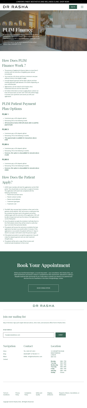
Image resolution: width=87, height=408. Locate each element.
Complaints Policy (28, 394)
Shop (4, 354)
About (5, 356)
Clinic (4, 351)
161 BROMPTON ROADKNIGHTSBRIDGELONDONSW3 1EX (57, 354)
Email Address (7, 330)
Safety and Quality (39, 394)
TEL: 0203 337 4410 (29, 351)
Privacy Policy (17, 394)
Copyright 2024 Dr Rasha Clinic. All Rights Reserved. (18, 402)
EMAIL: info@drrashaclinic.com (33, 356)
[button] (73, 7)
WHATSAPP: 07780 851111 (31, 354)
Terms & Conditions (6, 394)
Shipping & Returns (50, 394)
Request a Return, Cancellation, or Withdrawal (69, 394)
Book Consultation (43, 288)
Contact (5, 359)
